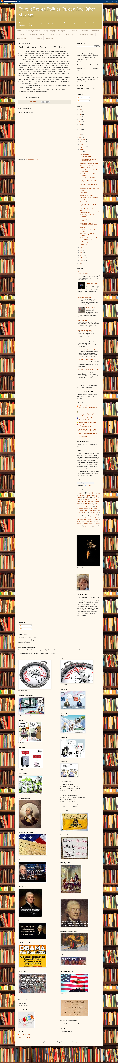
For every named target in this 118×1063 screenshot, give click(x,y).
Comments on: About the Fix (86, 418)
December (83, 139)
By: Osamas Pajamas (83, 419)
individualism (94, 518)
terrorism (92, 510)
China (95, 497)
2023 (80, 117)
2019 (80, 127)
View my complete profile (25, 1037)
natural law (80, 507)
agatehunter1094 (25, 1035)
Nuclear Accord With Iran (86, 195)
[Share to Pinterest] (49, 102)
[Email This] (42, 102)
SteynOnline (81, 425)
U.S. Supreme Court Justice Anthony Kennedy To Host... (89, 211)
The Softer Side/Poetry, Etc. (37, 34)
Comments (82, 101)
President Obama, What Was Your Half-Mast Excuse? (89, 181)
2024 (80, 114)
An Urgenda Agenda (85, 242)
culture (89, 514)
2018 (80, 129)
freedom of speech (84, 508)
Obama (78, 514)
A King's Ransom (84, 244)
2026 (80, 109)
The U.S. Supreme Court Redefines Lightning (89, 215)
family (85, 516)
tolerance (96, 519)
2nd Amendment (80, 521)
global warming (92, 495)
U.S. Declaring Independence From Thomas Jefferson (89, 166)
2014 (80, 263)
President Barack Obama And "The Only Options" (89, 170)
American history (88, 523)
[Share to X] (45, 102)
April (81, 252)
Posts (80, 98)
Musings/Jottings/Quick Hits (32, 31)
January (82, 260)
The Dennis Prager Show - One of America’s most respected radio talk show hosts (87, 434)
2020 (80, 124)
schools (90, 519)
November (83, 142)
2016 (80, 134)
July (81, 152)
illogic (86, 518)
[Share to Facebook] (47, 102)
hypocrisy (79, 497)
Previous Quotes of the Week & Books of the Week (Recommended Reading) (71, 34)
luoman (65, 1042)
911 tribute (89, 521)
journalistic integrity (81, 519)
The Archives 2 (21, 34)
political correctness (82, 510)
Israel (78, 499)
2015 (80, 137)
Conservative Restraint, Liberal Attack (88, 205)
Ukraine (97, 507)
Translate (89, 485)
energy (95, 514)
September (83, 147)
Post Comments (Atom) (32, 159)
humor (95, 505)
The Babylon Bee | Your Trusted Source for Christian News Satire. (87, 430)
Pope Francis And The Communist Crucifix (89, 198)
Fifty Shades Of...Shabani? (87, 208)
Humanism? (83, 227)
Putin (87, 497)
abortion (79, 505)
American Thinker (83, 412)
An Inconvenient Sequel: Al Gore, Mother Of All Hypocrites (87, 296)
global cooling (93, 516)
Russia (82, 495)
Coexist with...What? (91, 283)
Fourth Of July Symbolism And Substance (88, 230)
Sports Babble (49, 38)
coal (84, 514)
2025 (80, 112)
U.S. (96, 503)
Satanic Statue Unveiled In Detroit (89, 163)
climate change (87, 499)
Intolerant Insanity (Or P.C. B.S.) (88, 178)
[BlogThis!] (43, 102)
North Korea (94, 492)
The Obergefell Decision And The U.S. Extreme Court (89, 238)
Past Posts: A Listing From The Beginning (29, 38)
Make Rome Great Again (84, 426)
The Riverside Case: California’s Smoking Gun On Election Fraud (86, 414)
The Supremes (83, 193)
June (81, 247)
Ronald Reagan (87, 503)
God (99, 510)
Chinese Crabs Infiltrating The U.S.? (87, 350)
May (81, 250)
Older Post (68, 156)
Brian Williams (86, 525)
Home (19, 31)
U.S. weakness (89, 507)
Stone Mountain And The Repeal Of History (89, 189)
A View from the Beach (84, 406)
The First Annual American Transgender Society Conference (88, 272)
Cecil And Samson (84, 154)
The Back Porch (72, 31)
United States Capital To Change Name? (88, 234)
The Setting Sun (82, 320)
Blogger (76, 1042)
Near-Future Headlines (85, 202)
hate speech (94, 508)
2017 (80, 132)
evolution (79, 516)
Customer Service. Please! (85, 330)
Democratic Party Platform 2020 (86, 340)
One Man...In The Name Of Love (87, 359)
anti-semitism (79, 526)
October (82, 144)
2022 (80, 119)
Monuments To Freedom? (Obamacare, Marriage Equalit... (89, 223)
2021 (80, 122)
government (79, 518)
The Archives (95, 31)
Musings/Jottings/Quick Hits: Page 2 (54, 31)
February (82, 258)
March (82, 255)
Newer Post (22, 156)
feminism (87, 505)
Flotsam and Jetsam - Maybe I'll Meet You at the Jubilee (87, 408)
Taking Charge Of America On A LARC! (88, 219)
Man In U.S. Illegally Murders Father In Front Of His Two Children (88, 370)
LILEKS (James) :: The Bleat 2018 (88, 422)
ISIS (96, 499)
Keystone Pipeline (83, 512)
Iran (78, 501)
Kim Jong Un (94, 512)
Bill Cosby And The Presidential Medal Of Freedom (88, 185)
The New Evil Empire (85, 156)
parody (79, 492)
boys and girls (96, 526)
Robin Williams (94, 525)
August (82, 149)
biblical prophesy (88, 526)
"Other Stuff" (84, 31)
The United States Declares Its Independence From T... (88, 160)
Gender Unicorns (90, 307)
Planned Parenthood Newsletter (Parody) (88, 174)
